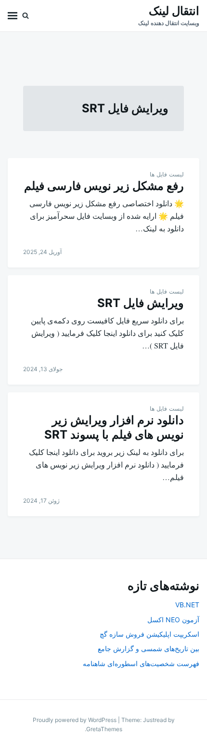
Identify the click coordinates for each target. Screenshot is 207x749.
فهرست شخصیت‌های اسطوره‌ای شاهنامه (141, 663)
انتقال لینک (174, 11)
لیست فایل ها (167, 174)
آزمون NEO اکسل (173, 619)
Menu (12, 15)
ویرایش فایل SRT (140, 303)
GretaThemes (104, 729)
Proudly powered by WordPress (75, 719)
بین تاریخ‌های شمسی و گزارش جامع (148, 648)
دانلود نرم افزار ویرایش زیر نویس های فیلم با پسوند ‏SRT (114, 427)
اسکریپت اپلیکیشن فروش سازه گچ (149, 634)
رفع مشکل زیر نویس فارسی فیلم (104, 186)
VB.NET (187, 605)
